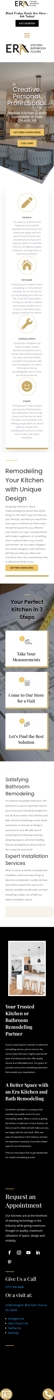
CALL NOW (27, 143)
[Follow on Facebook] (9, 1253)
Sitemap (13, 1333)
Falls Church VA (18, 1323)
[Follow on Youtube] (28, 1253)
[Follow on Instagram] (19, 1253)
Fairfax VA (14, 1328)
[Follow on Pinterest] (9, 1262)
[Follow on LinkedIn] (38, 1253)
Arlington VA (16, 1319)
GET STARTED (27, 23)
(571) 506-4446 (14, 1287)
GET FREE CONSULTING (27, 132)
